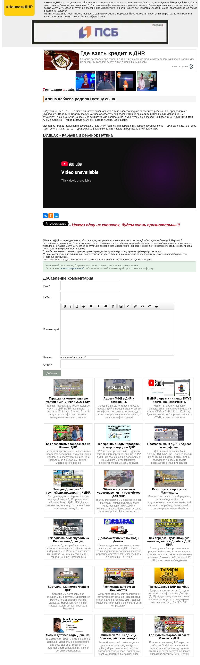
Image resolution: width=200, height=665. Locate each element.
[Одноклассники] (50, 215)
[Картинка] (121, 306)
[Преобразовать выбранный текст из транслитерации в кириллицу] (149, 306)
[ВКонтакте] (45, 215)
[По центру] (98, 306)
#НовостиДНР (19, 7)
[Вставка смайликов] (113, 306)
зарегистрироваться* (71, 268)
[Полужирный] (65, 306)
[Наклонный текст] (71, 306)
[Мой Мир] (56, 215)
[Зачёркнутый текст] (83, 306)
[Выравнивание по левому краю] (91, 306)
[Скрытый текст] (135, 306)
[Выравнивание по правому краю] (105, 306)
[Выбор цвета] (127, 306)
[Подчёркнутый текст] (76, 306)
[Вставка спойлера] (156, 306)
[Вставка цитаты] (142, 306)
